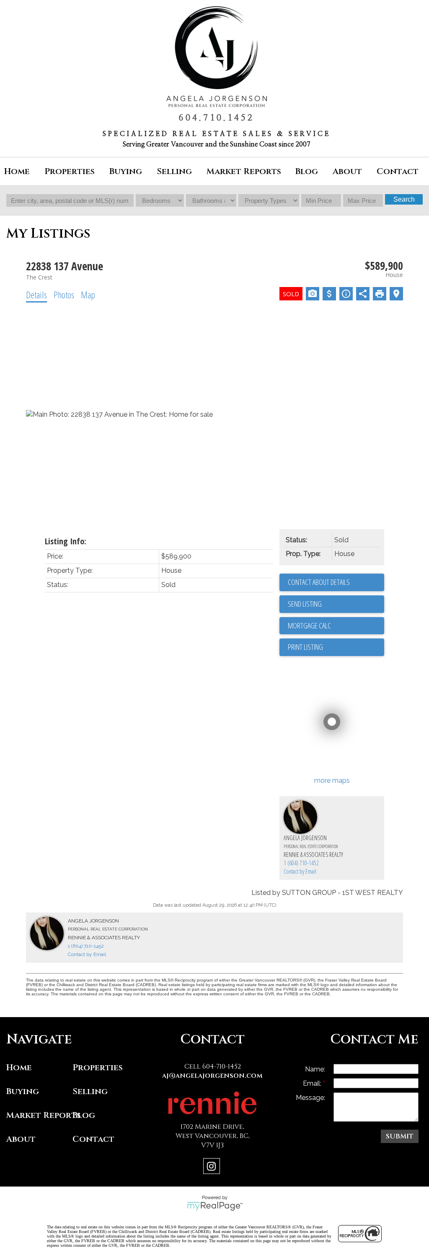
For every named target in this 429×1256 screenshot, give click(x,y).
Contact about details (319, 582)
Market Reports (244, 171)
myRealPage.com (214, 1206)
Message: (310, 1098)
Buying (22, 1091)
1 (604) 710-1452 (301, 863)
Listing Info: (65, 541)
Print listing (305, 647)
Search (404, 199)
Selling (90, 1091)
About (21, 1139)
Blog (306, 171)
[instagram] (212, 1167)
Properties (97, 1067)
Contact (398, 171)
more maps (332, 780)
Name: (315, 1069)
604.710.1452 (216, 118)
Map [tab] (88, 294)
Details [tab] (36, 294)
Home (17, 171)
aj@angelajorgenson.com (212, 1075)
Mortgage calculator (336, 625)
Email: (313, 1083)
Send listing (305, 604)
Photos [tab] (64, 294)
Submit (399, 1136)
